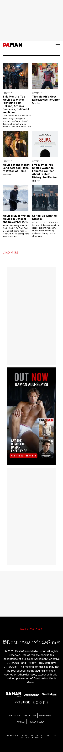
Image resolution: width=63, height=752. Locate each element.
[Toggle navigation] (58, 44)
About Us (14, 715)
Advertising (45, 715)
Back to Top (31, 629)
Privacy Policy (36, 722)
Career (21, 722)
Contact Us (29, 715)
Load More (10, 252)
